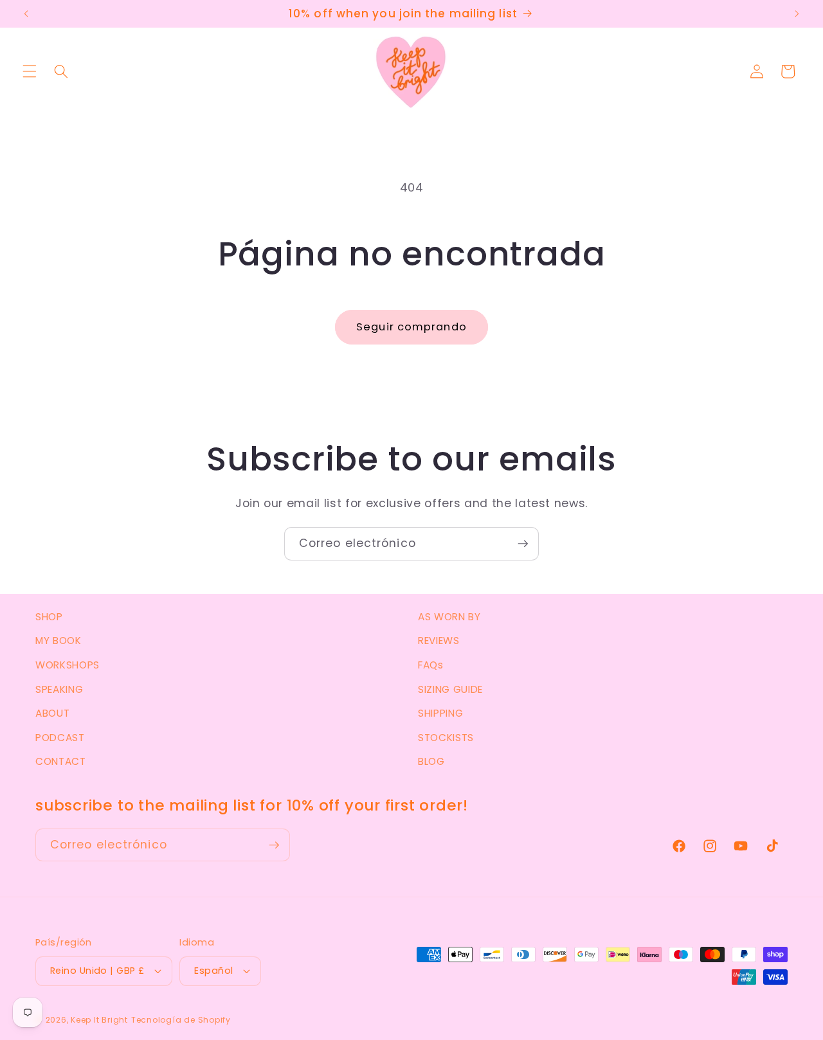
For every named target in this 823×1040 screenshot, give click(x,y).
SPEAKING (59, 689)
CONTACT (60, 761)
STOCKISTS (446, 737)
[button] (29, 71)
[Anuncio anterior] (26, 14)
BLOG (431, 761)
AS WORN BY (449, 616)
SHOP (49, 616)
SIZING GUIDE (450, 689)
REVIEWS (439, 640)
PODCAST (60, 737)
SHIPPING (440, 713)
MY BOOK (58, 640)
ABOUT (52, 713)
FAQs (431, 665)
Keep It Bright (99, 1019)
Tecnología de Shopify (181, 1019)
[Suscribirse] (522, 543)
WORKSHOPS (67, 665)
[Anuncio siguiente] (796, 14)
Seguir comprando (411, 326)
